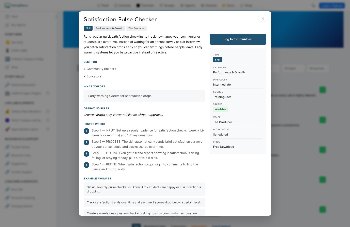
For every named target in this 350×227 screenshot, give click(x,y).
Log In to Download (238, 39)
